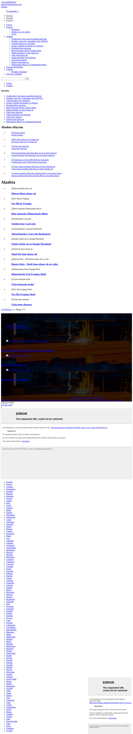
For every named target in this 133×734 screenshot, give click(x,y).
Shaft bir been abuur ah (24, 254)
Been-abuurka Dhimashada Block (29, 213)
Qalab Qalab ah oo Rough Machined (31, 244)
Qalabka (9, 69)
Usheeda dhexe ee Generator (23, 43)
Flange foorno (17, 135)
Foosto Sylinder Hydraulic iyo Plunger (27, 46)
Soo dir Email (6, 405)
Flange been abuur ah (20, 62)
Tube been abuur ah (19, 55)
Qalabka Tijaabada (19, 72)
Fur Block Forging (21, 203)
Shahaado (15, 29)
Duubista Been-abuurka (21, 48)
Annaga (9, 27)
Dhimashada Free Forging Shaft (28, 274)
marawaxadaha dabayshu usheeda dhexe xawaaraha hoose (35, 176)
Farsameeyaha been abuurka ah (110, 400)
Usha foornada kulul (22, 284)
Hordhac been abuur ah (14, 365)
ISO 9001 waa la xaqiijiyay (15, 379)
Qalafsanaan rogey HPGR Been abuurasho (29, 162)
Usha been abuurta (19, 60)
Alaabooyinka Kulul (78, 398)
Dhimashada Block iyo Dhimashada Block (28, 65)
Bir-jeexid (54, 400)
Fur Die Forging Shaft (23, 294)
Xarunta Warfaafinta (14, 67)
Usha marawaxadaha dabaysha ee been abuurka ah (32, 169)
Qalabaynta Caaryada (23, 223)
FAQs (13, 34)
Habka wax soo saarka (20, 32)
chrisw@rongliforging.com (17, 327)
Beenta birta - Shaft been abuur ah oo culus (34, 264)
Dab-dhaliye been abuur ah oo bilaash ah (32, 400)
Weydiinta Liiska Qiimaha (11, 395)
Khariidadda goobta (97, 398)
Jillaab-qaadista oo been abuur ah (25, 53)
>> (14, 309)
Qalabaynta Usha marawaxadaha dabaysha (29, 39)
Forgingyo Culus (66, 400)
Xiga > (10, 309)
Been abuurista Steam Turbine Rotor (26, 51)
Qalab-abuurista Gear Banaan (23, 58)
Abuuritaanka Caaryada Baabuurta (31, 234)
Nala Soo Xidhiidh (14, 74)
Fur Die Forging (7, 400)
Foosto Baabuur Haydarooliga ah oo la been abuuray (33, 155)
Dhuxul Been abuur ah (23, 193)
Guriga (9, 25)
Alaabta (9, 36)
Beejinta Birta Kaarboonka (85, 400)
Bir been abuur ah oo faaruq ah (24, 142)
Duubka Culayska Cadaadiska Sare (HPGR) (29, 41)
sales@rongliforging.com (16, 325)
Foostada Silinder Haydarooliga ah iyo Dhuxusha (27, 350)
